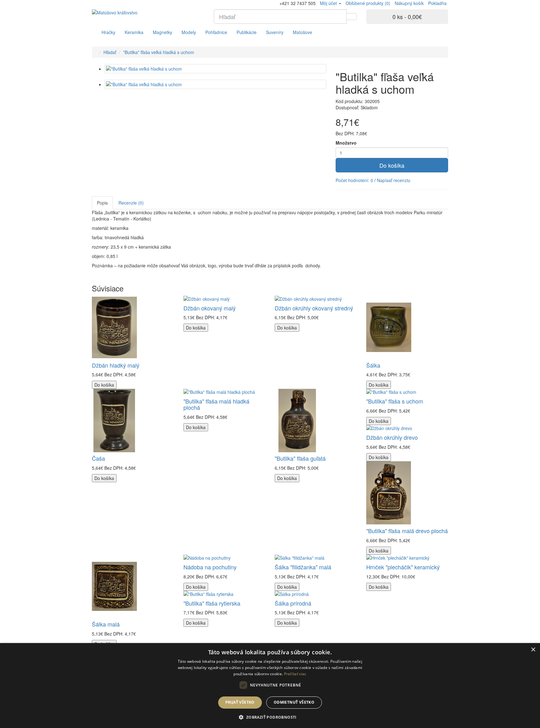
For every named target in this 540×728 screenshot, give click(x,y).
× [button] (533, 649)
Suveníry (274, 32)
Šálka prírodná (293, 603)
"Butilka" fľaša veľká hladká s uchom (158, 52)
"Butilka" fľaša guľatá (300, 458)
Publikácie (247, 32)
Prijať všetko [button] (240, 702)
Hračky (108, 32)
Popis (102, 203)
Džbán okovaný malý (209, 308)
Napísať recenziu (393, 180)
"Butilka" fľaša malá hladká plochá (216, 404)
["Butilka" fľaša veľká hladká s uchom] (215, 68)
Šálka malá (106, 624)
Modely (189, 32)
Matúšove (302, 32)
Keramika (134, 32)
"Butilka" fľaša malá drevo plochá (407, 531)
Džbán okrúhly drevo (392, 437)
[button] (269, 717)
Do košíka (391, 165)
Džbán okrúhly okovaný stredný (314, 308)
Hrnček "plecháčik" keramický (403, 567)
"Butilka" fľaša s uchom (394, 401)
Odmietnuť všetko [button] (294, 702)
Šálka (373, 365)
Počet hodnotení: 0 (354, 180)
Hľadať (109, 52)
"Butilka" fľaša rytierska (211, 603)
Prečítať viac (295, 673)
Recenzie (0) (131, 203)
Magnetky (162, 32)
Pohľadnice (216, 32)
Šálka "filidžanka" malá (303, 567)
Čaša (98, 458)
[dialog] (270, 685)
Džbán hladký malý (115, 365)
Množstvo (346, 143)
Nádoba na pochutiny (210, 567)
